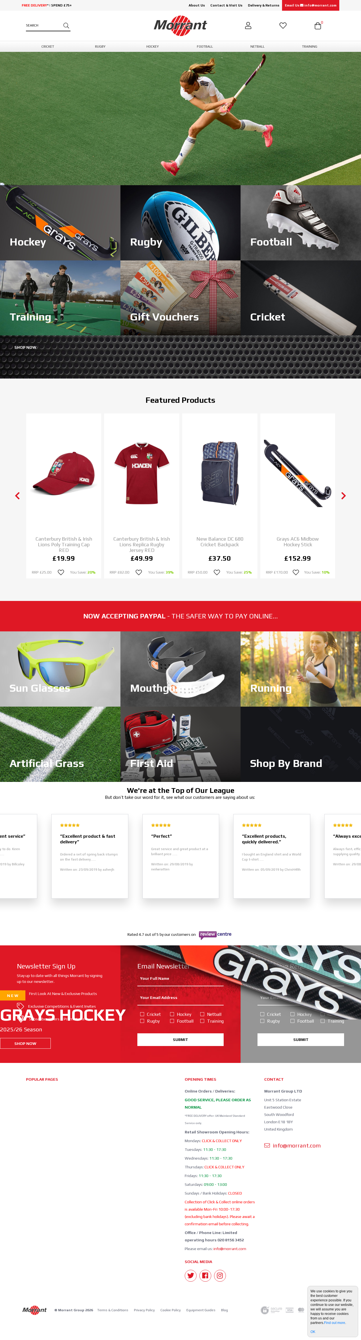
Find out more (334, 1323)
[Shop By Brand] (301, 744)
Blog (224, 1310)
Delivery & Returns (263, 5)
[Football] (301, 222)
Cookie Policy (170, 1310)
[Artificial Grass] (60, 744)
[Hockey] (60, 222)
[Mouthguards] (180, 668)
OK (313, 1332)
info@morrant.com (229, 1248)
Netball (214, 1014)
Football (185, 1021)
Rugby (153, 1021)
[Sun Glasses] (60, 668)
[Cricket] (301, 297)
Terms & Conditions (112, 1310)
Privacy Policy (144, 1310)
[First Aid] (180, 744)
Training (215, 1021)
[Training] (60, 297)
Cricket (154, 1014)
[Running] (301, 668)
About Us (197, 5)
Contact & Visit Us (226, 5)
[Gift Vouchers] (180, 297)
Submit (180, 1039)
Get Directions (272, 357)
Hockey (184, 1014)
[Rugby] (180, 222)
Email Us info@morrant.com (310, 5)
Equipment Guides (200, 1310)
